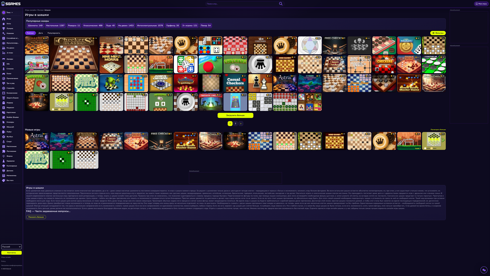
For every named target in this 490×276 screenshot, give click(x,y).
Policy (3, 261)
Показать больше (36, 217)
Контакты (11, 252)
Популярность (54, 33)
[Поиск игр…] (281, 3)
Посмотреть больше (438, 130)
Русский (6, 246)
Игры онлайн (6, 257)
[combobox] (245, 3)
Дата (41, 33)
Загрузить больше (235, 115)
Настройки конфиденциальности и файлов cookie (12, 265)
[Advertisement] (235, 178)
